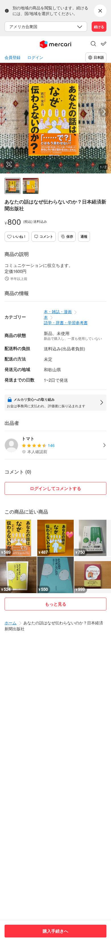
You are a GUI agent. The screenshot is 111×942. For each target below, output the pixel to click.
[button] (93, 44)
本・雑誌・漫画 (58, 311)
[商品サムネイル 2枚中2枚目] (31, 186)
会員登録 (12, 57)
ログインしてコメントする (55, 488)
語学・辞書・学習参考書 (66, 322)
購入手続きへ (55, 931)
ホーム (11, 622)
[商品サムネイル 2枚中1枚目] (12, 186)
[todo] (103, 43)
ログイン (35, 57)
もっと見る (55, 604)
